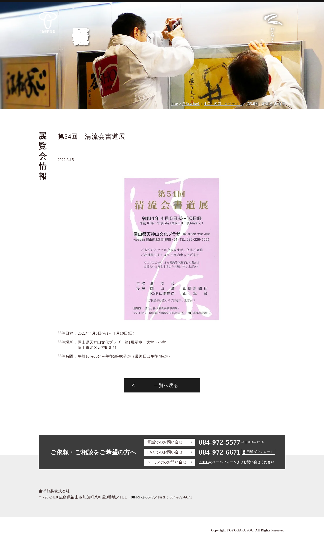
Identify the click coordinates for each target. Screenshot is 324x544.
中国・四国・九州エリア (223, 104)
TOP (174, 104)
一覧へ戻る (166, 385)
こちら (204, 462)
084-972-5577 (220, 442)
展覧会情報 (190, 104)
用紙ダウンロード (260, 452)
